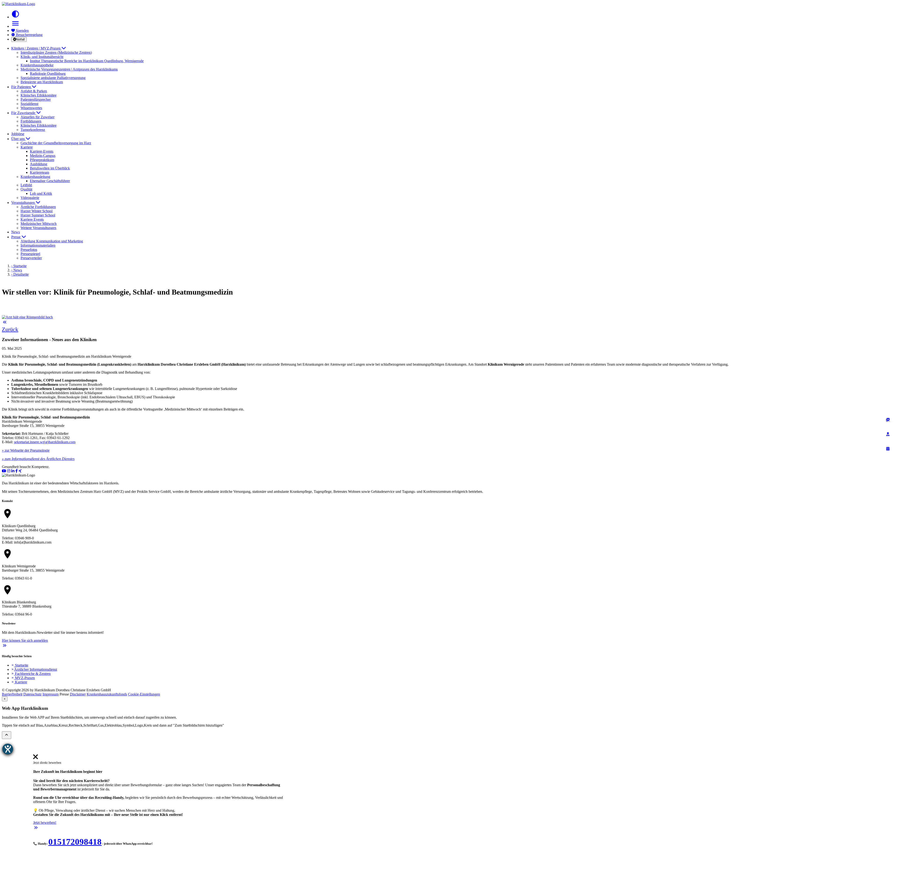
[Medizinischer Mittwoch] (888, 448)
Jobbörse (17, 134)
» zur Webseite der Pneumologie (26, 450)
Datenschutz (32, 694)
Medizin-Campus (42, 156)
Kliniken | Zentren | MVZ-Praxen (36, 48)
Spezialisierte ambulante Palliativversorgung (53, 78)
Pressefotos (29, 250)
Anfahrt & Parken (34, 91)
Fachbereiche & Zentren (31, 674)
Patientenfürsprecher (36, 99)
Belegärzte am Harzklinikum (42, 82)
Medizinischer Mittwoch (39, 224)
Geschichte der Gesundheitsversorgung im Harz (56, 143)
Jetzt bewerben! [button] (44, 823)
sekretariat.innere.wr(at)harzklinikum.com (44, 442)
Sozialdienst (29, 104)
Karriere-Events (41, 151)
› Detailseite (20, 274)
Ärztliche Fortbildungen (38, 207)
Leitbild (26, 185)
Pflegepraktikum (42, 160)
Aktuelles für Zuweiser (37, 117)
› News (16, 270)
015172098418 (75, 842)
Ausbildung (38, 164)
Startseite (19, 665)
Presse (16, 237)
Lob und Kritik (41, 193)
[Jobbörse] (888, 419)
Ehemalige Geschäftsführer (50, 181)
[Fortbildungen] (888, 434)
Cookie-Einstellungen (144, 694)
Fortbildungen (31, 121)
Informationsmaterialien (38, 245)
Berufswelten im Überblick (50, 168)
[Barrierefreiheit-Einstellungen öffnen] (7, 749)
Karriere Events (32, 219)
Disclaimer (78, 694)
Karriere (19, 682)
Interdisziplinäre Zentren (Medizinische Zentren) (56, 52)
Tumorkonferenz (33, 130)
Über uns (18, 139)
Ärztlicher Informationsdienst (34, 669)
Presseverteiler (31, 258)
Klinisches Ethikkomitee (39, 95)
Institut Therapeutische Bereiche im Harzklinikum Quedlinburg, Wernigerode (87, 61)
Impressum (51, 694)
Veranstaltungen (23, 203)
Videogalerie (30, 198)
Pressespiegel (30, 254)
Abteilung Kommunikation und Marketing (52, 241)
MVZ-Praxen (23, 678)
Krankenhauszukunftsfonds (107, 694)
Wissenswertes (31, 108)
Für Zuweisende (23, 113)
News (15, 232)
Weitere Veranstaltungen (38, 228)
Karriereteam (39, 172)
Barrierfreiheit (12, 694)
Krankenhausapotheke (37, 65)
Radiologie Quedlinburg (48, 74)
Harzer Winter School (37, 211)
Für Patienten (21, 87)
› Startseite (19, 266)
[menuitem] (35, 758)
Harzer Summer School (38, 215)
